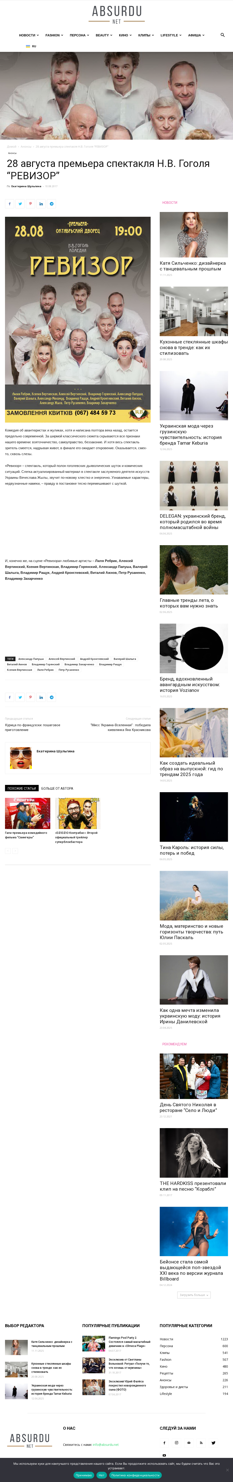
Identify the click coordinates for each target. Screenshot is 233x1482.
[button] (222, 35)
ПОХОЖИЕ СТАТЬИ (22, 788)
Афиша (194, 35)
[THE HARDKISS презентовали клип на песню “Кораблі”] (194, 1153)
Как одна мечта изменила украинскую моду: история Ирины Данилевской (190, 1016)
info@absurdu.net (106, 1444)
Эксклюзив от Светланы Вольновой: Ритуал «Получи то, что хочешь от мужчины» (129, 1363)
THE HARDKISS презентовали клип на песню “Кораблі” (193, 1186)
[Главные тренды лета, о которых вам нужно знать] (194, 570)
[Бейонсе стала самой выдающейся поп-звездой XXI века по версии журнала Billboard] (194, 1231)
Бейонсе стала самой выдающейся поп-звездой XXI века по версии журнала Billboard (191, 1270)
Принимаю (84, 1475)
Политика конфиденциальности (135, 1475)
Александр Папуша (31, 658)
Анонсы (26, 147)
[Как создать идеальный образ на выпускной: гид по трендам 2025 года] (194, 733)
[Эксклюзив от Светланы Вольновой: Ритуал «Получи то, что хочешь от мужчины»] (93, 1365)
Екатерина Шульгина (26, 186)
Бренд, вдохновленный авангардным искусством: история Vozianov (190, 684)
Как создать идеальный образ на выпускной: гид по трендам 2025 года (191, 768)
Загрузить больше (192, 1295)
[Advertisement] (78, 524)
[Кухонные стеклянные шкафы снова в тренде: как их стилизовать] (194, 311)
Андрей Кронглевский (94, 658)
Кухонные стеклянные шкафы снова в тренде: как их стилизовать (194, 347)
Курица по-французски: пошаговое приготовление (32, 727)
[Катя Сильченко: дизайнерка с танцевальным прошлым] (194, 234)
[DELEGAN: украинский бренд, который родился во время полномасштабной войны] (194, 485)
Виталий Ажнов (17, 664)
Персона (78, 35)
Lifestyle (169, 35)
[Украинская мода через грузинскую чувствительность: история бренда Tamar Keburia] (194, 396)
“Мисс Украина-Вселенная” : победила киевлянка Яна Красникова (121, 727)
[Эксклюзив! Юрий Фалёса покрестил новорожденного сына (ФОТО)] (93, 1387)
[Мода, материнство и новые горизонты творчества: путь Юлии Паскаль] (194, 895)
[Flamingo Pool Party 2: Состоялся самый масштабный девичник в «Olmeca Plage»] (93, 1343)
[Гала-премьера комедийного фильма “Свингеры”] (27, 813)
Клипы (144, 35)
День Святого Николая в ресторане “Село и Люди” (188, 1107)
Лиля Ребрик (45, 669)
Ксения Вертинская (19, 669)
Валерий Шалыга (125, 658)
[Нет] (227, 1470)
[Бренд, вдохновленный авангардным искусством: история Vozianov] (194, 648)
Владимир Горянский (46, 664)
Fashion (53, 35)
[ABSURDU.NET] (116, 15)
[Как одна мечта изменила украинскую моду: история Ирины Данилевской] (194, 980)
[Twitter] (213, 1443)
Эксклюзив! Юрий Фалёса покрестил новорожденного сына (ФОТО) (127, 1385)
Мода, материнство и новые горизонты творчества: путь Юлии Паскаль (191, 931)
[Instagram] (176, 1443)
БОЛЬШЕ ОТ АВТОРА (57, 788)
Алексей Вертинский (62, 658)
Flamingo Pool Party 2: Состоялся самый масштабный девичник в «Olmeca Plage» (129, 1342)
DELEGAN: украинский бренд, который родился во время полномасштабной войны (193, 521)
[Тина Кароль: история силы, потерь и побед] (194, 817)
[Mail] (188, 1443)
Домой (11, 147)
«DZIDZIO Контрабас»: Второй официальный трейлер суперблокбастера (76, 837)
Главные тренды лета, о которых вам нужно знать (189, 603)
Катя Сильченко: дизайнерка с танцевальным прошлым (193, 266)
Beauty (102, 35)
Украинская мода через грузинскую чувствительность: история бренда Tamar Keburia (191, 434)
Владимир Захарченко (79, 664)
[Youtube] (164, 1455)
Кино (123, 35)
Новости (27, 35)
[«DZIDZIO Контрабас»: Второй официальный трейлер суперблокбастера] (77, 813)
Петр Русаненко (69, 669)
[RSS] (201, 1443)
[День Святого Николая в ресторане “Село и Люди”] (194, 1076)
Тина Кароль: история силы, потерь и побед (192, 850)
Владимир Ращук (110, 664)
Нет (102, 1475)
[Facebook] (164, 1443)
